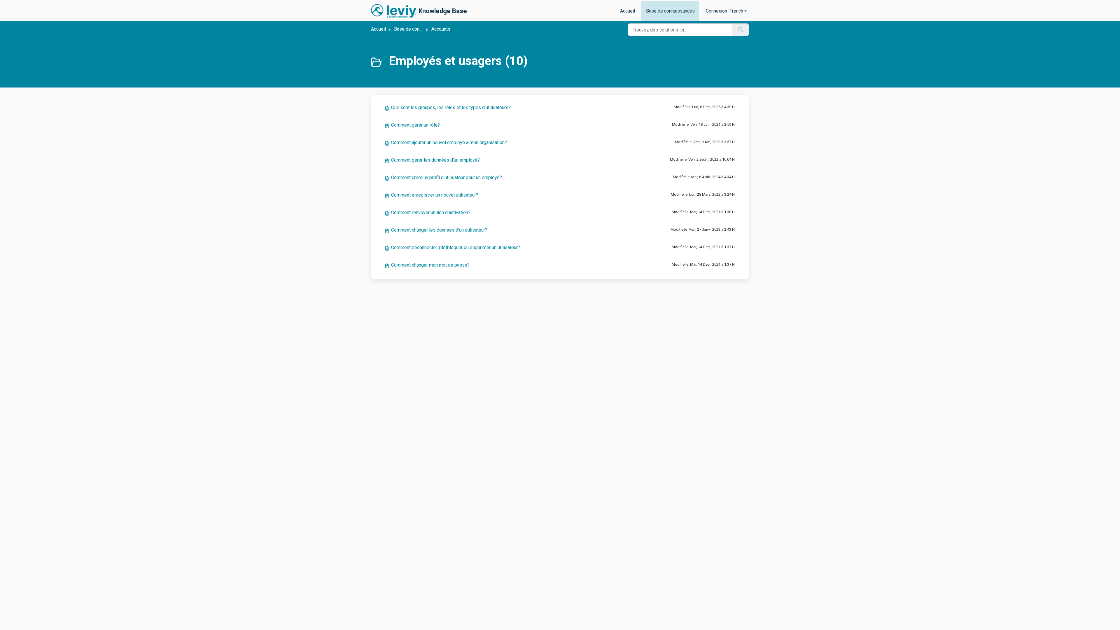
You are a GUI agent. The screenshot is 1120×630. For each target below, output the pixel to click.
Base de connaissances (670, 11)
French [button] (736, 11)
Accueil (627, 11)
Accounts (440, 29)
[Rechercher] (740, 29)
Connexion (716, 11)
